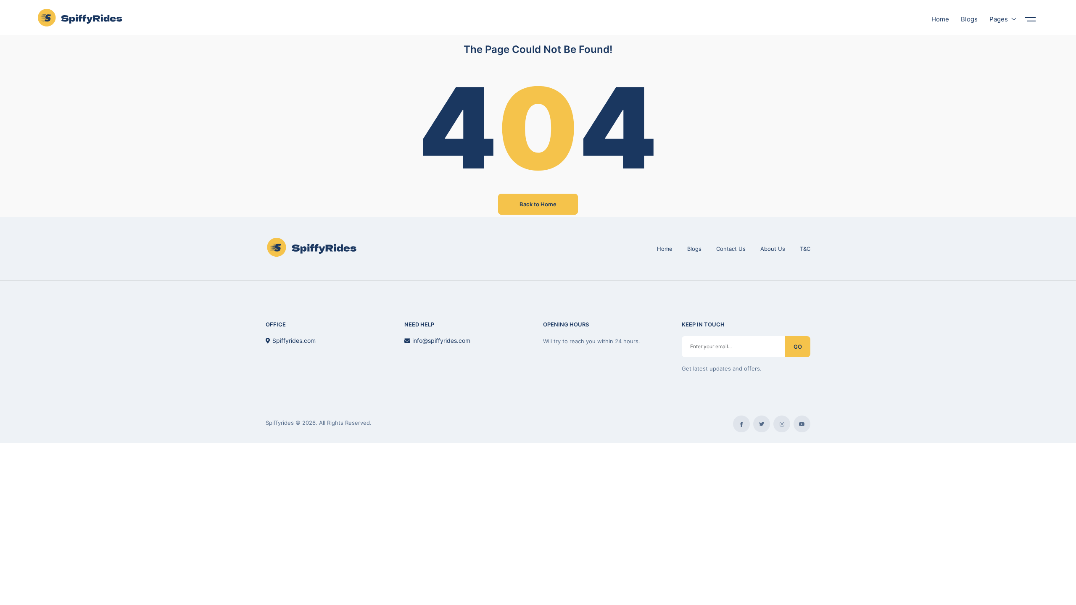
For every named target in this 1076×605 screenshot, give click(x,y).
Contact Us (731, 248)
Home (664, 248)
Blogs (694, 248)
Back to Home (538, 204)
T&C (805, 248)
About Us (772, 248)
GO (798, 346)
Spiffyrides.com (294, 340)
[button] (1029, 15)
